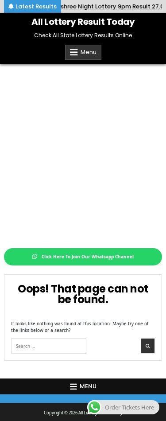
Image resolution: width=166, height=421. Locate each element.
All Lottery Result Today (83, 22)
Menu (89, 52)
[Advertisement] (83, 152)
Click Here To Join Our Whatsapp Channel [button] (88, 256)
